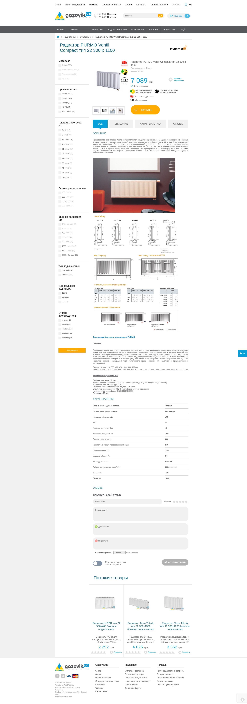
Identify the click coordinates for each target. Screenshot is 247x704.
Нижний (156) (67, 275)
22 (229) (65, 297)
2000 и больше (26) (70, 255)
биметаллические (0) (70, 70)
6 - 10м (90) (67, 134)
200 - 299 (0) (67, 193)
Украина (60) (67, 338)
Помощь (93, 4)
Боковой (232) (67, 270)
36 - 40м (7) (67, 163)
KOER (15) (66, 107)
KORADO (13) (67, 94)
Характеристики (150, 124)
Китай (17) (66, 324)
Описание (121, 124)
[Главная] (58, 37)
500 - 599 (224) (68, 201)
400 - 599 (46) (67, 233)
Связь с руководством (168, 684)
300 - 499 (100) (68, 197)
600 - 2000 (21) (68, 206)
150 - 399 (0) (67, 228)
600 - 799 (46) (67, 237)
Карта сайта (101, 691)
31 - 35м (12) (67, 158)
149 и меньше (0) (69, 224)
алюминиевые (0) (69, 74)
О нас (58, 4)
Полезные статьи (112, 4)
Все (100, 124)
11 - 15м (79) (67, 139)
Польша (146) (67, 329)
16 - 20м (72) (67, 144)
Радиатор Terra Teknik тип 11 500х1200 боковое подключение (175, 626)
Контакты (141, 4)
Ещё (183, 29)
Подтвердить (72, 350)
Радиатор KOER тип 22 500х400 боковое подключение (106, 626)
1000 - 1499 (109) (69, 246)
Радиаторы (97, 29)
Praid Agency (69, 685)
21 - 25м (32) (67, 149)
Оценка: (167, 502)
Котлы (60, 29)
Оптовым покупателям (136, 677)
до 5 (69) (66, 130)
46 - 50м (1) (67, 172)
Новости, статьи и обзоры (138, 681)
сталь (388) (67, 65)
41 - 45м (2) (67, 168)
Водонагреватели (117, 29)
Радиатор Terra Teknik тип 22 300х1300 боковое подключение (140, 626)
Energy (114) (67, 103)
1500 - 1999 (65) (68, 251)
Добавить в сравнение (179, 79)
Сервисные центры (134, 674)
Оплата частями (159, 4)
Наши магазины (103, 677)
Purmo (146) (67, 98)
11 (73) (64, 293)
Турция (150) (67, 333)
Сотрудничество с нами (107, 681)
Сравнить (118, 652)
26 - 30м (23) (67, 153)
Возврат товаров (165, 674)
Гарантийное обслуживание (170, 677)
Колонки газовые (72, 30)
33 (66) (65, 302)
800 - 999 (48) (67, 242)
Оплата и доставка (75, 4)
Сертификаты (132, 684)
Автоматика (169, 29)
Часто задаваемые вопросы (170, 671)
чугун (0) (65, 79)
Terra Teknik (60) (68, 112)
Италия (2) (66, 320)
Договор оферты (133, 688)
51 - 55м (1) (67, 177)
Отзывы (176, 4)
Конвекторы (137, 29)
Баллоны (153, 29)
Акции (128, 4)
